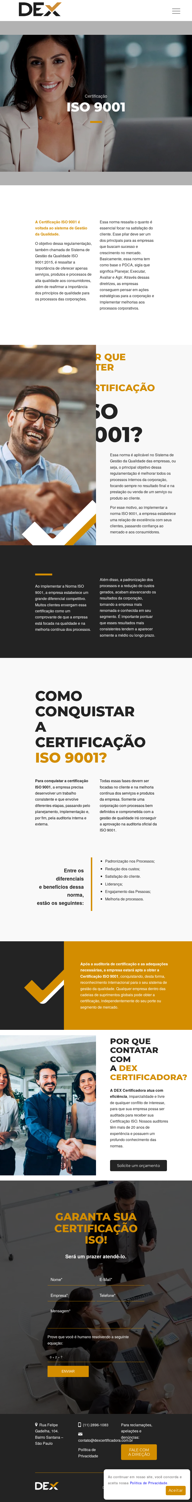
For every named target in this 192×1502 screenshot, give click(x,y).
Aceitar (176, 1490)
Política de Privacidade (148, 1483)
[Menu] (173, 10)
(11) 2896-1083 (95, 1424)
